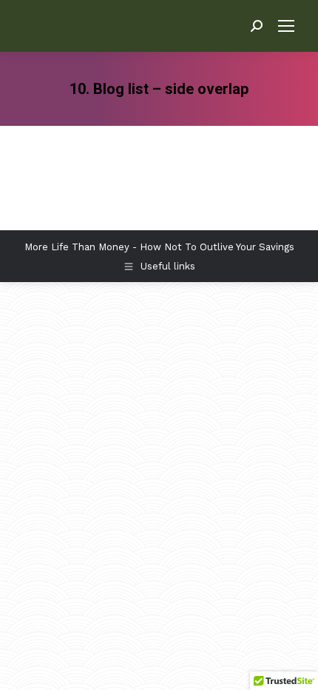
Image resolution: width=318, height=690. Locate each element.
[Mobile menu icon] (286, 26)
